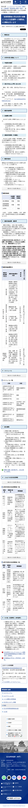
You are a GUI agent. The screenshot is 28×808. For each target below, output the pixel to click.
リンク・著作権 (18, 786)
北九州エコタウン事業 (10, 702)
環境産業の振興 (14, 8)
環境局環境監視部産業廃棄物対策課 (12, 668)
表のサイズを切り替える (14, 188)
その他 (5, 711)
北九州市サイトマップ (7, 791)
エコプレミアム (8, 693)
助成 (21, 8)
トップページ (11, 6)
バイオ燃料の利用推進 (10, 699)
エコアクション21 (9, 696)
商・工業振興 (5, 8)
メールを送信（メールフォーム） (11, 682)
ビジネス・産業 (20, 6)
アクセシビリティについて (7, 787)
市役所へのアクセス (14, 798)
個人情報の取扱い (18, 790)
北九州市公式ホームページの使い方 (7, 784)
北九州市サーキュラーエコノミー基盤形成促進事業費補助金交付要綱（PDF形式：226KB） (14, 654)
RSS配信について (7, 794)
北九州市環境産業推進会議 (11, 708)
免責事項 (16, 783)
